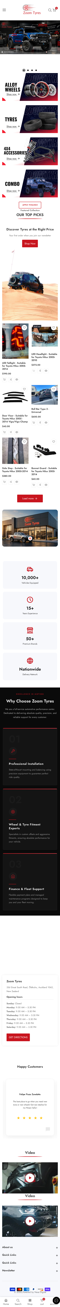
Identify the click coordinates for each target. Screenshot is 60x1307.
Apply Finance (30, 205)
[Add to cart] (4, 379)
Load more (28, 498)
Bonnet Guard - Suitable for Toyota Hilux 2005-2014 (44, 471)
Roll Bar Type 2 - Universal (40, 411)
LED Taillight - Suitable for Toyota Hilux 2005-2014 (14, 366)
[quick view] (16, 379)
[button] (23, 70)
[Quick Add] (30, 538)
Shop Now (30, 243)
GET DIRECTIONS (18, 1037)
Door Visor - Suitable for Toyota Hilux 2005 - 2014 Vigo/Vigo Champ (15, 418)
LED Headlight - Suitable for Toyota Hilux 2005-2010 (44, 357)
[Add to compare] (10, 379)
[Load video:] (30, 1178)
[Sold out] (33, 371)
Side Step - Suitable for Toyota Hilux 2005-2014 (15, 470)
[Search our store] (50, 10)
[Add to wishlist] (24, 327)
